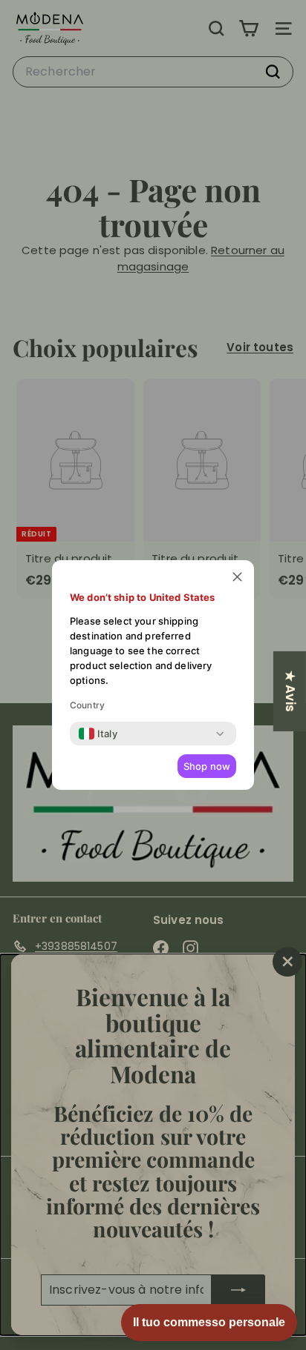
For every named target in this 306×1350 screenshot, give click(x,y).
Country (87, 705)
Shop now (206, 766)
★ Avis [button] (290, 691)
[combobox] (98, 733)
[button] (237, 576)
